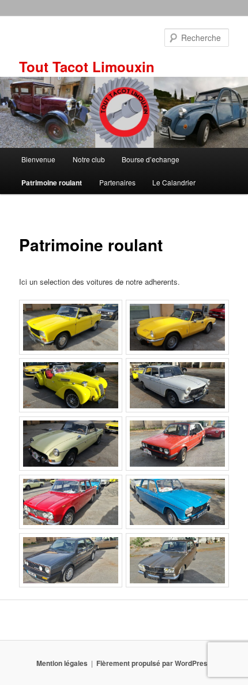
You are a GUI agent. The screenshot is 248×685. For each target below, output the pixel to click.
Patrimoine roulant (51, 182)
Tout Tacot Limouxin (87, 66)
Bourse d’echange (150, 159)
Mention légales (62, 663)
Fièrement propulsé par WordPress (154, 663)
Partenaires (117, 182)
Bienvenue (38, 159)
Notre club (89, 159)
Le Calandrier (174, 182)
